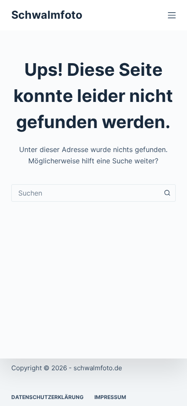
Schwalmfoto (46, 14)
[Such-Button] (167, 193)
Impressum (110, 397)
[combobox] (85, 193)
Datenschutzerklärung (47, 397)
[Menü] (172, 15)
